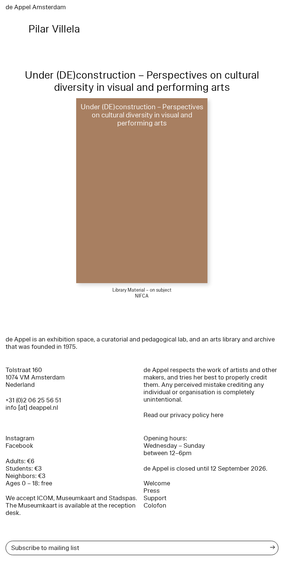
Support (154, 498)
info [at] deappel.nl (32, 407)
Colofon (154, 505)
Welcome (156, 483)
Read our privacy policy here (183, 415)
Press (151, 491)
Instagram (20, 438)
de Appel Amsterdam (36, 7)
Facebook (19, 445)
